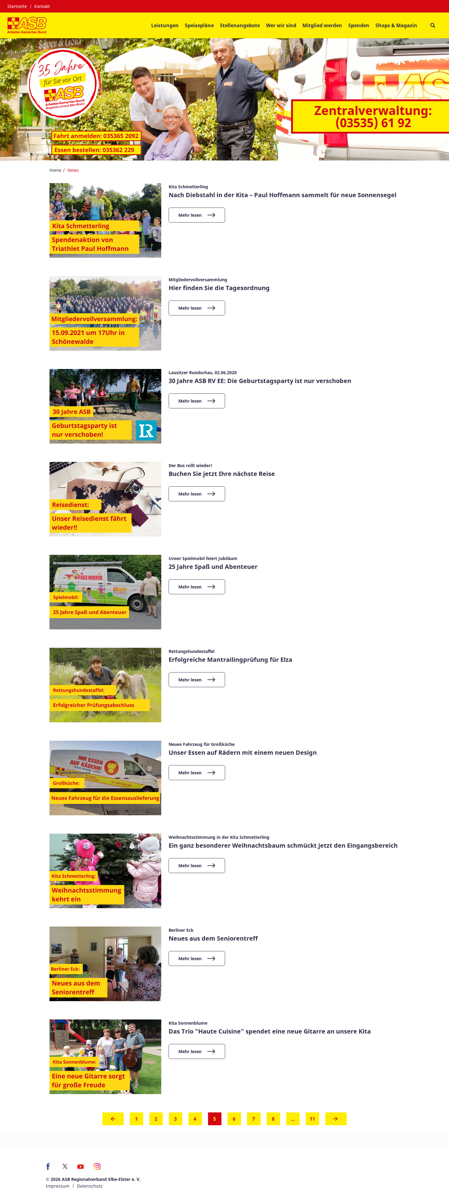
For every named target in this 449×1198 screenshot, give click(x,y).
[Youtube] (80, 1168)
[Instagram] (97, 1168)
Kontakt (42, 6)
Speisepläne (199, 25)
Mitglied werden (322, 25)
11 (312, 1118)
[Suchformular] (433, 25)
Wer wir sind (281, 25)
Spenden (358, 25)
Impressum (57, 1186)
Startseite (17, 6)
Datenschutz (90, 1186)
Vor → (336, 1120)
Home (55, 170)
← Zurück (113, 1120)
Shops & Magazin (396, 25)
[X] (65, 1166)
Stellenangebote (240, 25)
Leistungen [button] (165, 25)
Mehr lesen (190, 215)
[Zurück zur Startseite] (27, 25)
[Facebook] (49, 1168)
